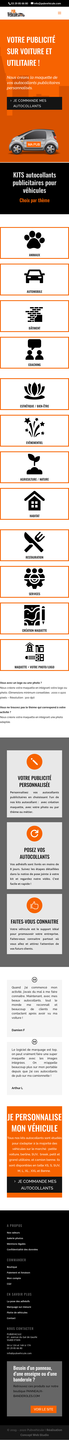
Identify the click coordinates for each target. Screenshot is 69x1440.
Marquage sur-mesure (19, 1306)
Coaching (34, 364)
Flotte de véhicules (17, 1312)
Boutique (12, 1266)
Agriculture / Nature (34, 479)
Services (34, 593)
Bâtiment (34, 328)
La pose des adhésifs (18, 1301)
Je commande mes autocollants (29, 103)
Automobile (34, 291)
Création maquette (34, 630)
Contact (11, 1318)
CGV (9, 1283)
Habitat (34, 515)
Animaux (34, 255)
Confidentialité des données (22, 1249)
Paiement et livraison (18, 1272)
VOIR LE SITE (43, 1409)
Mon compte (14, 1278)
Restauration (34, 557)
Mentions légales (16, 1243)
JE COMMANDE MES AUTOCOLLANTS (37, 1185)
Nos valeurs (13, 1232)
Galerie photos (15, 1238)
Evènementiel (34, 442)
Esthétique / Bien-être (34, 406)
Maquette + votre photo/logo (34, 667)
